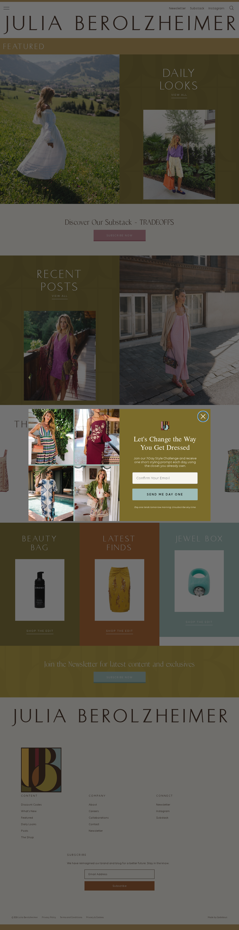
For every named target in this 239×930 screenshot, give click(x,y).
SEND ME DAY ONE (165, 494)
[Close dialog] (203, 416)
